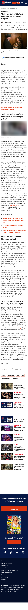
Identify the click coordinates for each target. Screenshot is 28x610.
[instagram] (23, 552)
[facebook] (5, 552)
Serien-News (13, 8)
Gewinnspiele (4, 577)
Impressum (4, 561)
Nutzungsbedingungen (7, 563)
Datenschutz (4, 565)
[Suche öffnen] (22, 3)
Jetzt (14, 3)
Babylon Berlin (6, 378)
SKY (23, 375)
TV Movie (3, 8)
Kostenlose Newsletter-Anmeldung (14, 508)
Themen (3, 579)
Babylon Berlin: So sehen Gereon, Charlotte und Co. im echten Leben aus (13, 220)
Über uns (3, 575)
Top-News (15, 378)
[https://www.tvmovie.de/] (6, 2)
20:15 (18, 3)
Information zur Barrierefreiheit (9, 570)
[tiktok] (11, 552)
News (8, 8)
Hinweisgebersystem (6, 572)
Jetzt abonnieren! (14, 542)
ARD (18, 375)
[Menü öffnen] (26, 3)
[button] (14, 64)
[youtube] (17, 552)
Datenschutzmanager (6, 568)
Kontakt (3, 582)
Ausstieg (18, 328)
